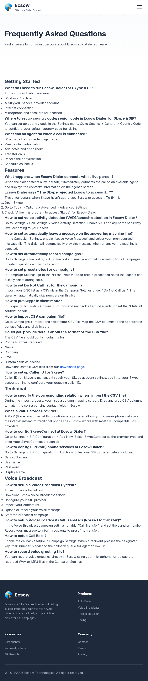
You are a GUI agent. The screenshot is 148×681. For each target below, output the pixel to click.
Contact (83, 641)
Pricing (82, 620)
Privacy (82, 654)
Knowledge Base (15, 648)
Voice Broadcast (88, 607)
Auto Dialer (85, 601)
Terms (82, 648)
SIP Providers (13, 654)
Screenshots (13, 641)
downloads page (72, 367)
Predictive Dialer (88, 613)
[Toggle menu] (139, 7)
